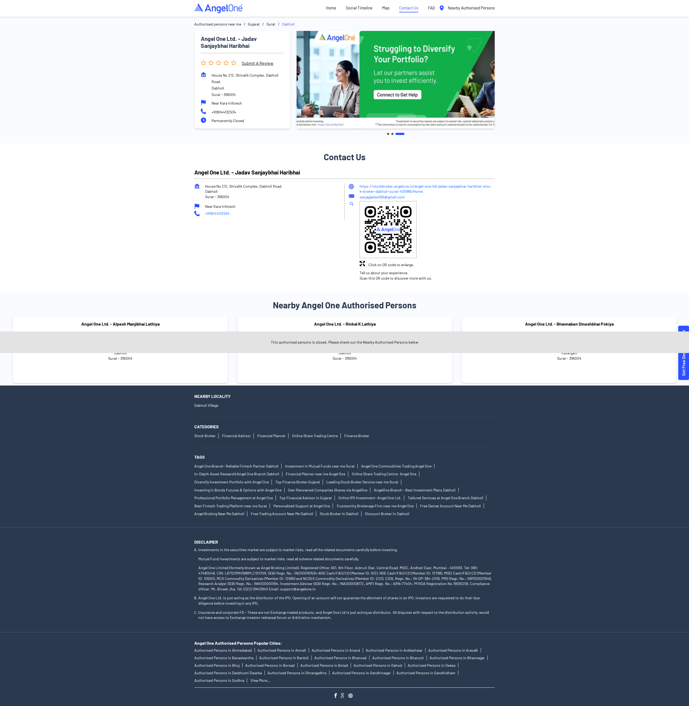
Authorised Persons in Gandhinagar (361, 673)
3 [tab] (400, 134)
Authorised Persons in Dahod (378, 665)
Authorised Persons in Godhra (219, 680)
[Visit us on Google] (344, 696)
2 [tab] (392, 134)
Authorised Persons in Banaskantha (224, 657)
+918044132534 (224, 112)
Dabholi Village (206, 405)
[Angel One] (218, 8)
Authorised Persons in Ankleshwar (394, 650)
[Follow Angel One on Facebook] (337, 696)
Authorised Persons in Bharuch (398, 657)
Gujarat (254, 24)
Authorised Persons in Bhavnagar (457, 657)
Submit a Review (257, 63)
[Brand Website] (352, 696)
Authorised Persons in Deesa (431, 665)
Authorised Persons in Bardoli (284, 657)
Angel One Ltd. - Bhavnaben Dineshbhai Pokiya (569, 323)
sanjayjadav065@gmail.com (382, 196)
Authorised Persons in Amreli (282, 650)
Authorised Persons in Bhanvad (340, 657)
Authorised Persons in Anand (336, 650)
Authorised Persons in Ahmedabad (223, 650)
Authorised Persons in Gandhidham (425, 673)
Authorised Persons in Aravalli (453, 650)
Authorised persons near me (217, 24)
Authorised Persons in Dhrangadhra (297, 673)
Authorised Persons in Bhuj (217, 665)
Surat (270, 24)
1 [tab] (388, 134)
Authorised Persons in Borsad (270, 665)
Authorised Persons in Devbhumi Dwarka (228, 673)
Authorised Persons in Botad (324, 665)
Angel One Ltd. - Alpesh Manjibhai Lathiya (120, 323)
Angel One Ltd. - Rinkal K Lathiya (345, 323)
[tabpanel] (396, 79)
